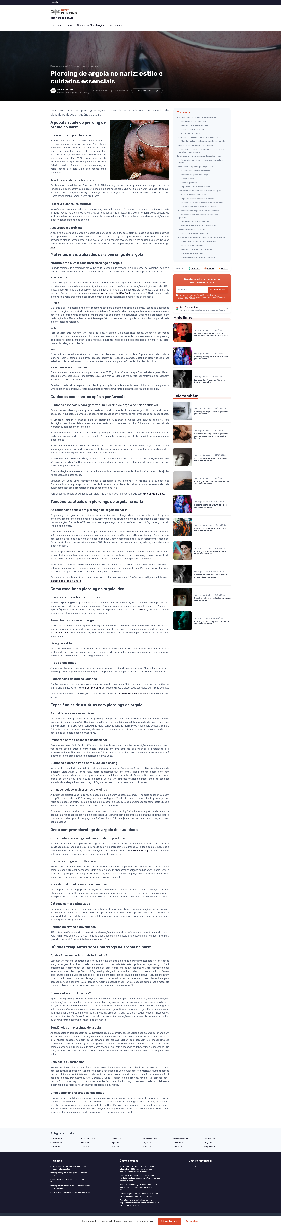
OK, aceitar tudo (169, 1221)
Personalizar (192, 1221)
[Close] (193, 605)
